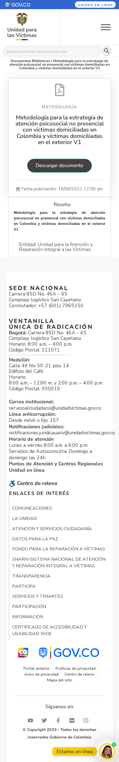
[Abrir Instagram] (87, 720)
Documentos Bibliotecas (30, 60)
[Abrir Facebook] (59, 720)
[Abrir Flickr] (73, 720)
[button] (25, 4)
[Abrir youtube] (32, 720)
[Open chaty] (107, 751)
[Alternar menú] (106, 26)
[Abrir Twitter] (46, 720)
